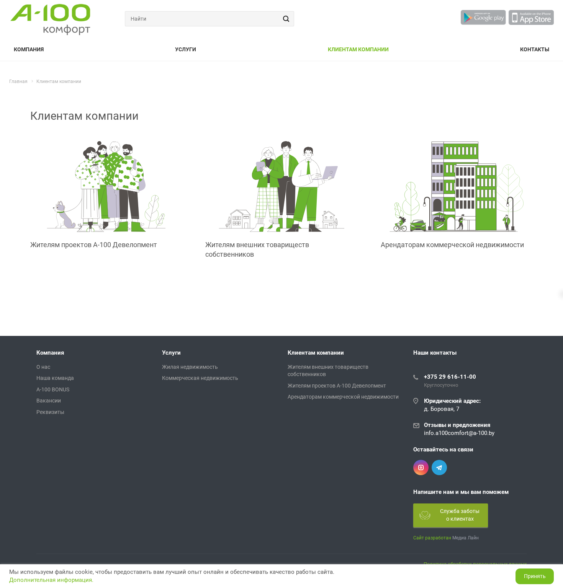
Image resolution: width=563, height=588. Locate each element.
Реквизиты (50, 412)
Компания (29, 49)
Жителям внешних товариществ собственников (257, 249)
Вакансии (48, 400)
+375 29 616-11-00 (450, 376)
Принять (535, 576)
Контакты (534, 49)
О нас (43, 367)
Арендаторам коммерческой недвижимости (452, 245)
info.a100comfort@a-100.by (459, 433)
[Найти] (285, 18)
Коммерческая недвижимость (200, 378)
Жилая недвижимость (190, 367)
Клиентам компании (358, 49)
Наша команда (55, 378)
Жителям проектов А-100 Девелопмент (93, 245)
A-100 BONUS (52, 389)
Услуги (185, 49)
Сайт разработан (432, 538)
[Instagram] (421, 467)
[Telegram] (439, 467)
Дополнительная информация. (51, 580)
